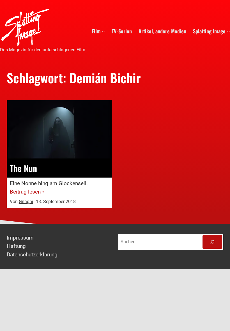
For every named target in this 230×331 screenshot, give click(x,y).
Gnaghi (26, 201)
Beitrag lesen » (27, 192)
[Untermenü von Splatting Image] (228, 31)
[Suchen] (212, 242)
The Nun (23, 168)
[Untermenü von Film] (103, 31)
